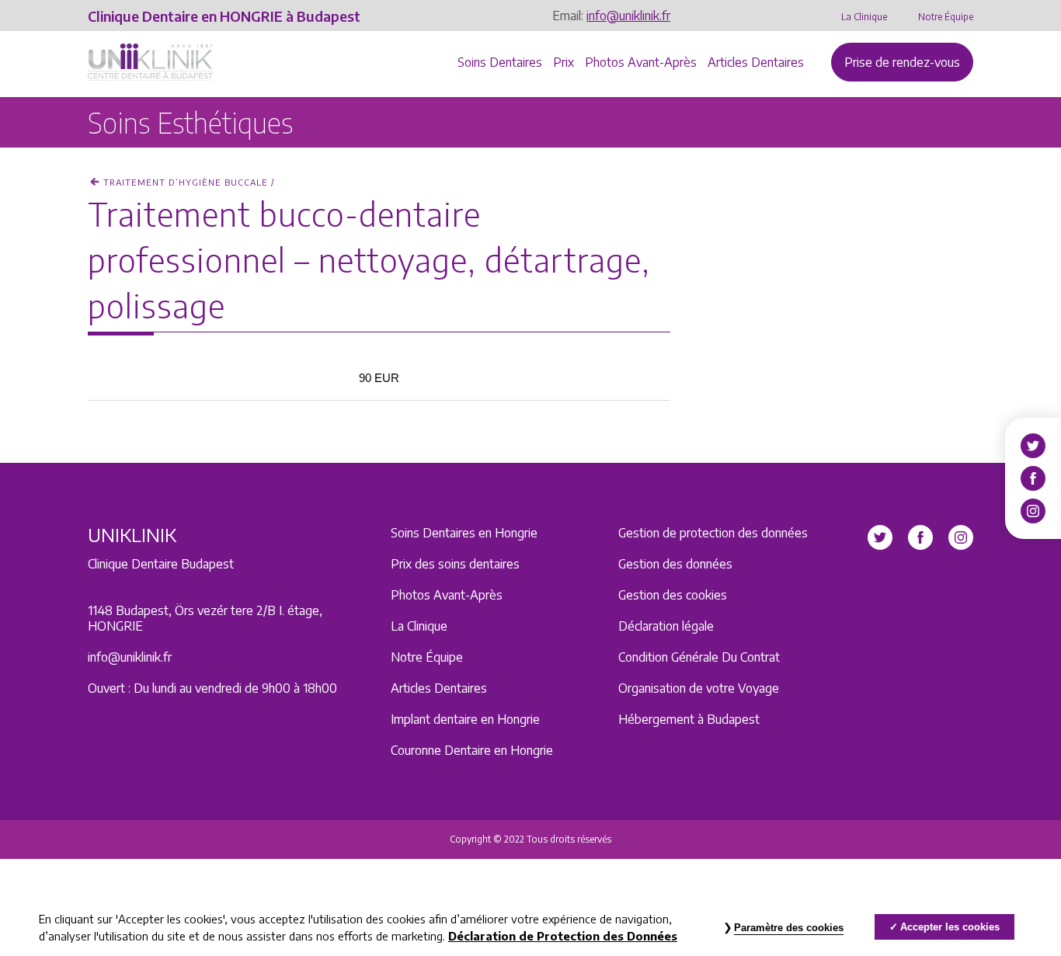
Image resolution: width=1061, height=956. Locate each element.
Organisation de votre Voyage (698, 688)
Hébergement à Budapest (689, 719)
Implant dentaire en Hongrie (465, 719)
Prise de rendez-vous (902, 62)
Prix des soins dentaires (455, 564)
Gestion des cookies (672, 595)
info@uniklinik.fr (628, 15)
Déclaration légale (666, 626)
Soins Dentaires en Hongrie (464, 533)
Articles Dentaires (756, 62)
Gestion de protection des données (713, 533)
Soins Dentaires (499, 62)
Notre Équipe (945, 17)
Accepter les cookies (950, 927)
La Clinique (864, 17)
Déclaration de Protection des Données (562, 936)
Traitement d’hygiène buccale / (188, 182)
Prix (563, 62)
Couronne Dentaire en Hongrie (472, 750)
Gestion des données (675, 564)
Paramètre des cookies (789, 927)
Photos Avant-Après (641, 62)
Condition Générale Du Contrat (699, 657)
